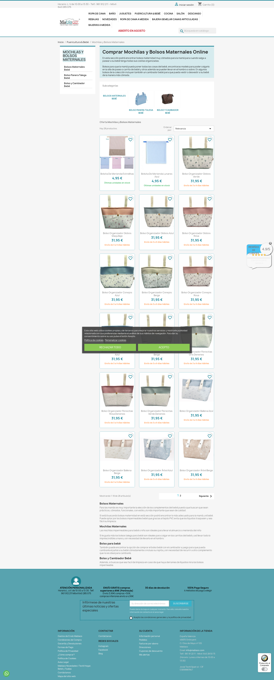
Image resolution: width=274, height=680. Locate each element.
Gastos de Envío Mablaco (70, 636)
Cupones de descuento (151, 651)
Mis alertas (144, 654)
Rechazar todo (110, 347)
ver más (263, 266)
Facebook (103, 649)
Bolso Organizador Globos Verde (196, 175)
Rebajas (93, 19)
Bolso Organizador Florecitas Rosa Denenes (117, 412)
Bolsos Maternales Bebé (74, 68)
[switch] (264, 669)
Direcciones (145, 647)
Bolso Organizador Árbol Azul (157, 470)
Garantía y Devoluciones (69, 643)
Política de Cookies (67, 658)
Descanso (194, 13)
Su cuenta (145, 630)
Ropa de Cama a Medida (134, 19)
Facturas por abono (148, 643)
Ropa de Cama (97, 13)
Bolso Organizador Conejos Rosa (196, 294)
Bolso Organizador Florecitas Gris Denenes (196, 353)
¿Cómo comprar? (66, 654)
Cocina (168, 13)
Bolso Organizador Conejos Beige (157, 294)
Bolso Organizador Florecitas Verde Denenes (157, 412)
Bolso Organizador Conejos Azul (117, 294)
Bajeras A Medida (99, 25)
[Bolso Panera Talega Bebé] (141, 99)
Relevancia (193, 128)
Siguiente (206, 496)
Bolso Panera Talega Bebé (75, 77)
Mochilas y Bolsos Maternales (74, 56)
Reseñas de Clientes (253, 250)
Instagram (103, 646)
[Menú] (269, 655)
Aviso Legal (63, 662)
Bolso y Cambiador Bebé (74, 85)
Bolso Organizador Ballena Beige (117, 472)
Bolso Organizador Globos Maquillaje (117, 235)
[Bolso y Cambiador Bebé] (168, 99)
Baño (112, 13)
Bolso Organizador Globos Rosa (196, 235)
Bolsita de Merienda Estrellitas (117, 173)
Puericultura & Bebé (148, 13)
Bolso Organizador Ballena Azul (196, 411)
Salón (181, 13)
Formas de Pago (65, 647)
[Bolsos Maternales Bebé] (114, 91)
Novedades (109, 19)
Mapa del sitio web (67, 676)
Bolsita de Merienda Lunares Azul (156, 175)
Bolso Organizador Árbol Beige (196, 470)
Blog (100, 653)
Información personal (149, 636)
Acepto (164, 347)
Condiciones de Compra (69, 639)
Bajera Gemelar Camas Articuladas (175, 19)
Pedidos (143, 639)
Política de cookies (93, 340)
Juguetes (125, 13)
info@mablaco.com (195, 650)
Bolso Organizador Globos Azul (157, 233)
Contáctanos (64, 672)
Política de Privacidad (68, 651)
